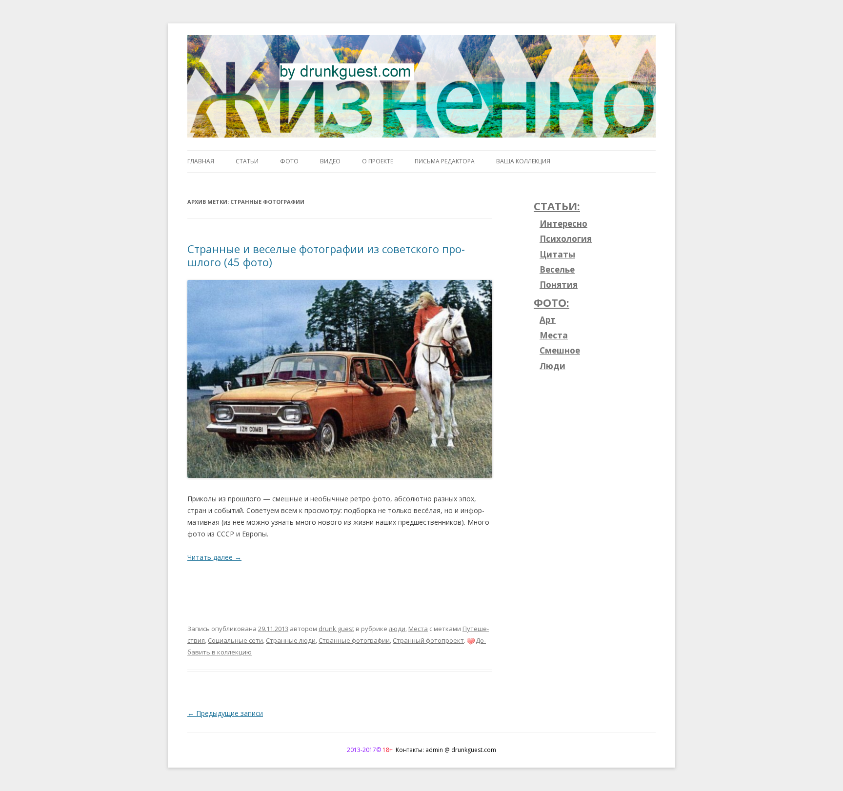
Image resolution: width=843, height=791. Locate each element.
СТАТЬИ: (557, 205)
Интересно (563, 223)
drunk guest (336, 628)
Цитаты (557, 254)
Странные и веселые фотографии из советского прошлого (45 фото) (326, 255)
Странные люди (291, 640)
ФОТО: (551, 302)
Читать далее (214, 557)
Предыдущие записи (225, 713)
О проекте (377, 161)
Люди (552, 366)
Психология (566, 238)
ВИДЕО (330, 161)
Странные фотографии (354, 640)
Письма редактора (445, 161)
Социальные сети (235, 640)
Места (418, 628)
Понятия (559, 284)
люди (397, 628)
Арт (548, 319)
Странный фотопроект (428, 640)
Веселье (557, 269)
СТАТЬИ (247, 161)
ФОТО (289, 161)
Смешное (560, 350)
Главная (200, 161)
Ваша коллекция (523, 161)
